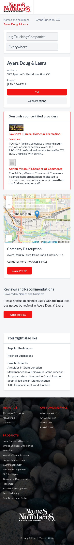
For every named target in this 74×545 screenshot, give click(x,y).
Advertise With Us (49, 413)
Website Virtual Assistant (16, 455)
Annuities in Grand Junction (24, 367)
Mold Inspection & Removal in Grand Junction (35, 371)
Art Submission (48, 417)
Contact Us (9, 422)
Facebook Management (15, 488)
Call (37, 92)
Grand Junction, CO (48, 19)
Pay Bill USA (46, 422)
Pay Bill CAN (46, 427)
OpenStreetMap (49, 241)
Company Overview (13, 413)
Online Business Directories (18, 445)
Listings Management (14, 459)
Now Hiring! (9, 417)
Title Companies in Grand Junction (28, 385)
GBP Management (12, 464)
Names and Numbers (16, 19)
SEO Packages (10, 474)
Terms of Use (46, 538)
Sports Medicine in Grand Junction (28, 380)
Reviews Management (14, 469)
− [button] (9, 204)
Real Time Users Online (15, 497)
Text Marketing (11, 493)
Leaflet (35, 241)
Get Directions (37, 100)
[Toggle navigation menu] (68, 7)
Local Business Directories (17, 440)
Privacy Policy (28, 538)
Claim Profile (19, 270)
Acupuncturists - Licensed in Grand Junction (34, 376)
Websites (8, 450)
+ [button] (9, 198)
